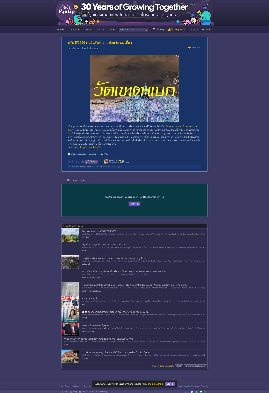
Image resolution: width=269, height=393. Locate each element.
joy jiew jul (86, 264)
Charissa (85, 358)
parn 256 (85, 304)
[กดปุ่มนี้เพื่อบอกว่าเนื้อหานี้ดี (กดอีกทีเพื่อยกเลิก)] (72, 161)
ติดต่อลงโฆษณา (201, 386)
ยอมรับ (170, 384)
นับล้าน (66, 345)
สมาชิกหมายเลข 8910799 (91, 291)
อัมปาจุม (85, 318)
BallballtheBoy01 (88, 331)
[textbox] (133, 29)
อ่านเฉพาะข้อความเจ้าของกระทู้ (94, 392)
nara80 (84, 251)
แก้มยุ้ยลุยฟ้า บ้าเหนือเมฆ (79, 167)
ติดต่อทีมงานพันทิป (185, 386)
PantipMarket (76, 386)
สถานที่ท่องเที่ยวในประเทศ (87, 48)
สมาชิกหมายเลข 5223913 (107, 167)
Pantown (87, 386)
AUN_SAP (86, 237)
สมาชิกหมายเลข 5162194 (91, 277)
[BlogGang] (123, 161)
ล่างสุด (75, 392)
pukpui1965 (114, 161)
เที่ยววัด (72, 48)
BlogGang (65, 386)
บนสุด (66, 392)
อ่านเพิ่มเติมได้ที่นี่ (155, 384)
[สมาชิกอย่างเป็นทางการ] (120, 161)
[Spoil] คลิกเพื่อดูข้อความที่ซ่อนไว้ (84, 147)
